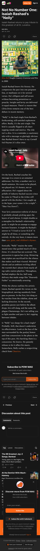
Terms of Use (30, 384)
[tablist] (11, 420)
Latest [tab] (10, 448)
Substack (11, 548)
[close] (33, 482)
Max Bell (5, 29)
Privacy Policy (27, 528)
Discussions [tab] (19, 448)
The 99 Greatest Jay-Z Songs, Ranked (12, 455)
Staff (12, 464)
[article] (20, 461)
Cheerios (16, 351)
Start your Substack (15, 545)
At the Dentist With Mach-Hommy (14, 474)
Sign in (35, 3)
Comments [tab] (7, 420)
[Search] (36, 448)
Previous (9, 405)
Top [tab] (4, 448)
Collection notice (31, 541)
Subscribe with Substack (21, 519)
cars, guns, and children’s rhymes (21, 240)
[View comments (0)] (9, 36)
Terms (23, 541)
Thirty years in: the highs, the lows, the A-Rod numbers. (13, 460)
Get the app (29, 545)
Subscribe (27, 3)
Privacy (18, 541)
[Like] (4, 36)
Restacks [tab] (16, 420)
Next (32, 405)
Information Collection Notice (24, 386)
